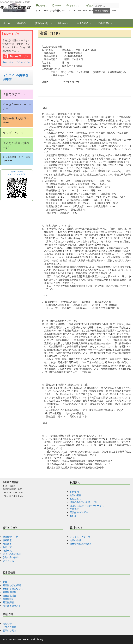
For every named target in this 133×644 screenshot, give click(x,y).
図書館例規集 (9, 592)
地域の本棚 (75, 540)
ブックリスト (9, 560)
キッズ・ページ (13, 133)
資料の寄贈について (13, 588)
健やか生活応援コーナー (16, 120)
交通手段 (74, 508)
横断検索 (7, 540)
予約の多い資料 (10, 557)
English (57, 5)
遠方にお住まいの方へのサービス (87, 505)
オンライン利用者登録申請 (15, 77)
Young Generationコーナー (17, 106)
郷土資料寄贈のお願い (81, 543)
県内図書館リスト (12, 605)
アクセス (43, 5)
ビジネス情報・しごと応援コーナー (16, 159)
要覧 (5, 581)
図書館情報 (103, 23)
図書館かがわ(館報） (13, 585)
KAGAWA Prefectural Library (28, 639)
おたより (74, 515)
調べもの (62, 23)
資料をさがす (42, 23)
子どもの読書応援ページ (16, 145)
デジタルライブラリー (81, 536)
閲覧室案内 (75, 498)
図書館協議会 (9, 595)
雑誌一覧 (7, 550)
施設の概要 (75, 495)
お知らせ (7, 623)
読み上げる (94, 5)
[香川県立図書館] (16, 7)
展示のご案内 (9, 630)
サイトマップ (75, 5)
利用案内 (21, 23)
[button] (29, 23)
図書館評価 (8, 602)
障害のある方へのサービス (83, 502)
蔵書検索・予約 (10, 536)
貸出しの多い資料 (12, 553)
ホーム (6, 23)
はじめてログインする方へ (17, 62)
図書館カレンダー (79, 512)
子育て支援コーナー (16, 94)
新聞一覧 (7, 547)
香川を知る (82, 23)
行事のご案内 (9, 627)
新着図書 (7, 543)
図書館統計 (8, 598)
